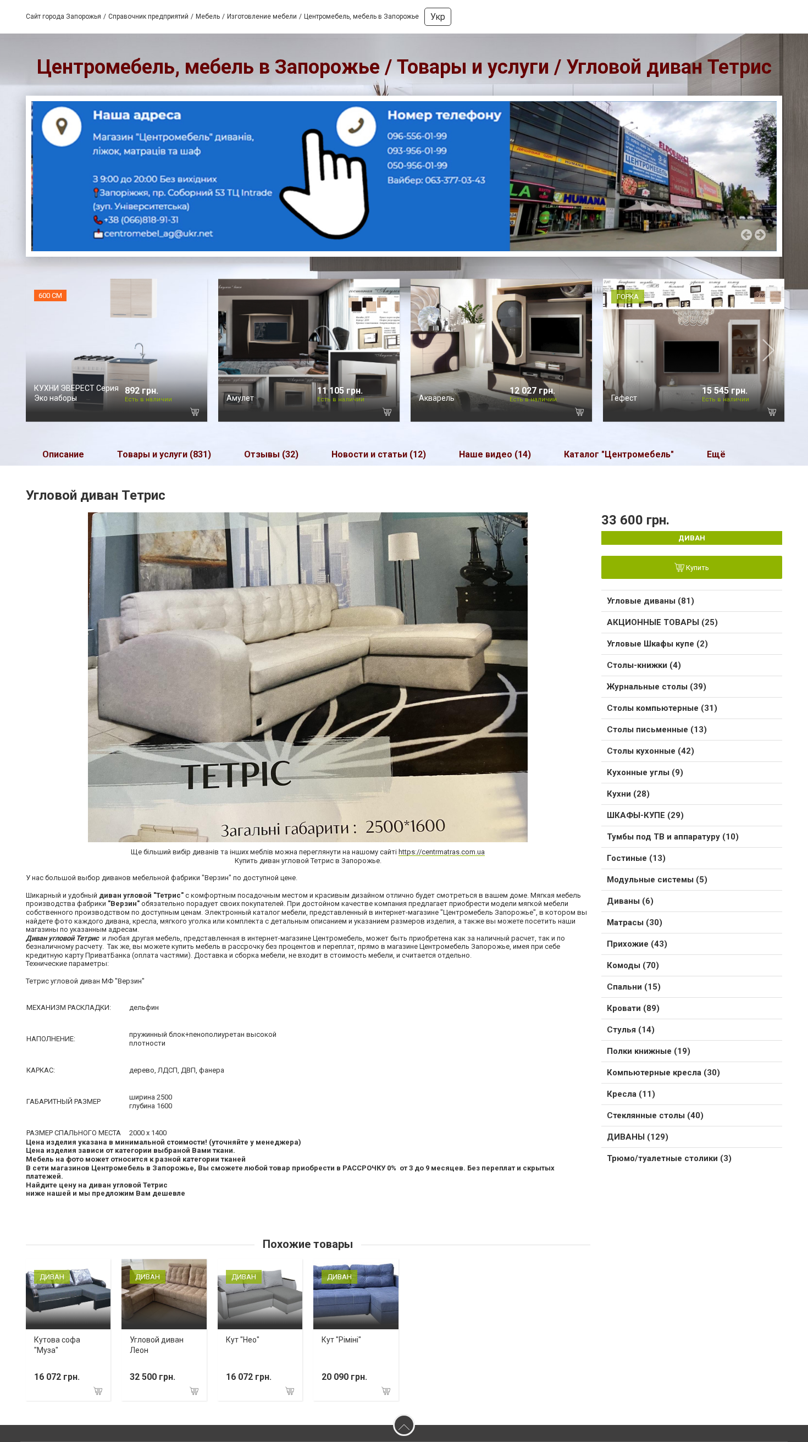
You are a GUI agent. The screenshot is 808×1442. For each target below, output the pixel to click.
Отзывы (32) (271, 457)
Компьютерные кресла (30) (663, 1076)
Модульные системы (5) (657, 883)
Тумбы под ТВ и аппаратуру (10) (673, 840)
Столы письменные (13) (657, 733)
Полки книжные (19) (648, 1054)
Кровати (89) (633, 1011)
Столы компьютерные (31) (662, 711)
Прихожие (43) (637, 947)
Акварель (437, 401)
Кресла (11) (631, 1097)
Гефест (624, 401)
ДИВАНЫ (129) (637, 1140)
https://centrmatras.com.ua (442, 855)
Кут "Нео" (242, 1343)
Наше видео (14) (495, 457)
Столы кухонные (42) (650, 754)
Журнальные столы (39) (656, 690)
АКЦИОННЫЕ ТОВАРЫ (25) (662, 626)
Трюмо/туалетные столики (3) (669, 1162)
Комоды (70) (633, 969)
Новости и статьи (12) (378, 457)
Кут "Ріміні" (341, 1343)
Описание (63, 457)
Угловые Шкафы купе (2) (657, 647)
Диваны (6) (630, 904)
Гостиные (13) (636, 861)
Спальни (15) (634, 990)
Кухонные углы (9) (645, 776)
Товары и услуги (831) (164, 457)
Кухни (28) (628, 797)
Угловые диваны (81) (650, 604)
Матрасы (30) (634, 926)
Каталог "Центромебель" (619, 457)
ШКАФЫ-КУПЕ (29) (645, 819)
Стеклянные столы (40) (655, 1119)
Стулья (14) (631, 1033)
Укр (437, 17)
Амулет (240, 401)
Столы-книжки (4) (644, 668)
